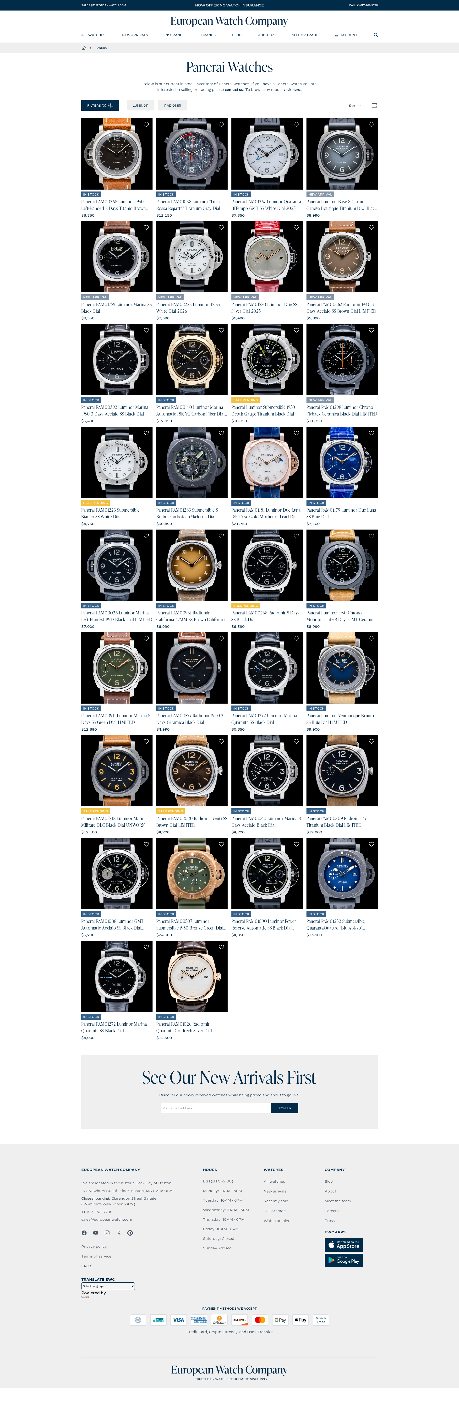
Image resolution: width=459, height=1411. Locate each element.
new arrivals (135, 34)
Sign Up (284, 1108)
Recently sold (276, 1201)
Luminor (140, 105)
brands (208, 34)
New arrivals (275, 1191)
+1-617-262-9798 (96, 1212)
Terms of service (96, 1256)
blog (236, 34)
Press (330, 1221)
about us (266, 34)
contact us (234, 90)
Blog (329, 1181)
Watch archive (277, 1221)
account (348, 35)
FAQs (86, 1266)
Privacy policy (94, 1246)
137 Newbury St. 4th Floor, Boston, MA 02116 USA (127, 1191)
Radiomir (172, 105)
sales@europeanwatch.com (103, 5)
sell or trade (305, 34)
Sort (353, 106)
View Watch (117, 154)
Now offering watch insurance (229, 5)
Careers (332, 1211)
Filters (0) (96, 105)
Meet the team (338, 1201)
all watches (93, 34)
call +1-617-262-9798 (363, 5)
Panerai (101, 47)
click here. (293, 90)
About (330, 1191)
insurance (174, 34)
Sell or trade (275, 1211)
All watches (274, 1181)
